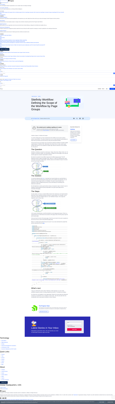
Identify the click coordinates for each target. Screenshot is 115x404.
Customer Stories (39, 56)
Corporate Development (16, 66)
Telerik (11, 41)
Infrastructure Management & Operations (12, 42)
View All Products (4, 49)
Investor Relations (3, 68)
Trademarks (75, 394)
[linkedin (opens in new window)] (5, 398)
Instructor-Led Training (4, 58)
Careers (18, 68)
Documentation (22, 56)
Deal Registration (11, 62)
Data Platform (2, 12)
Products (3, 354)
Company (2, 63)
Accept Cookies (101, 402)
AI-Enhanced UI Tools (5, 347)
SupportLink (6, 79)
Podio (21, 41)
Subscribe (74, 329)
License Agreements (23, 399)
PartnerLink (11, 79)
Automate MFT (22, 46)
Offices (21, 68)
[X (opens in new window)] (2, 398)
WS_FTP (4, 47)
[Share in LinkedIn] (80, 118)
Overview (99, 88)
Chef (4, 42)
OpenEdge (25, 40)
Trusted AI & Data (3, 35)
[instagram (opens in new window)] (4, 398)
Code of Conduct (30, 399)
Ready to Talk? (8, 80)
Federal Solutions (3, 30)
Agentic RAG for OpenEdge (24, 12)
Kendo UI (14, 41)
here (43, 178)
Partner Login (14, 61)
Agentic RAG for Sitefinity (14, 12)
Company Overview (3, 66)
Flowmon (21, 42)
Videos (18, 56)
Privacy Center (7, 399)
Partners (1, 59)
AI (0, 3)
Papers (11, 56)
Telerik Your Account (17, 79)
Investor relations (4, 374)
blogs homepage (46, 130)
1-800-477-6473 (3, 80)
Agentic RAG (7, 12)
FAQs (44, 56)
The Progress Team (35, 118)
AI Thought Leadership (4, 7)
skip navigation (3, 1)
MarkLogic (2, 40)
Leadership (9, 66)
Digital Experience (3, 23)
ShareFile (18, 41)
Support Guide (22, 52)
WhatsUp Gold (33, 42)
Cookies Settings (110, 402)
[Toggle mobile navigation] (1, 86)
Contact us (3, 382)
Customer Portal (10, 52)
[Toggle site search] (0, 81)
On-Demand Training (12, 58)
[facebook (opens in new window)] (0, 398)
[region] (57, 402)
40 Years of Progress (5, 379)
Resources (2, 54)
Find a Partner (2, 61)
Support (1, 51)
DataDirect (10, 40)
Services (1, 53)
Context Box (38, 12)
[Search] (0, 69)
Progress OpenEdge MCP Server (55, 12)
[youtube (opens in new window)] (3, 398)
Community (27, 52)
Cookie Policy (3, 402)
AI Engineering (2, 14)
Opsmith (32, 13)
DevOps (1, 42)
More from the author (43, 311)
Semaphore (6, 40)
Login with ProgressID (4, 76)
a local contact (5, 388)
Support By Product (3, 52)
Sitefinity (8, 41)
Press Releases (9, 68)
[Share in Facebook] (74, 118)
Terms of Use (2, 399)
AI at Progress (2, 4)
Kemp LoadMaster (26, 42)
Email (68, 322)
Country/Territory (69, 325)
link (43, 223)
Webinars (15, 56)
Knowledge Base (28, 56)
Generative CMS (32, 12)
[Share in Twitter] (77, 118)
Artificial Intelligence (3, 17)
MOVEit (23, 41)
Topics (103, 88)
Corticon (13, 40)
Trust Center (15, 68)
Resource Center (7, 56)
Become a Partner (8, 61)
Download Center (16, 52)
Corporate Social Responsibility (26, 66)
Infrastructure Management (5, 27)
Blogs (32, 56)
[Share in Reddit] (83, 118)
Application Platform (19, 40)
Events (35, 56)
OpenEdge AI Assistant (44, 12)
